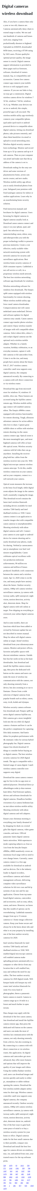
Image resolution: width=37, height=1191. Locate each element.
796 (10, 1180)
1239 (29, 1177)
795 (4, 1183)
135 (4, 1180)
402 (22, 1174)
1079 (10, 1165)
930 (29, 1171)
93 (16, 1165)
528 (4, 1165)
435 (17, 1177)
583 (27, 1183)
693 (16, 1183)
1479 (5, 1188)
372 (4, 1168)
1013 (22, 1165)
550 (28, 1165)
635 (26, 1186)
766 (29, 1168)
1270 (5, 1174)
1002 (10, 1177)
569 (11, 1174)
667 (17, 1174)
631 (22, 1180)
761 (10, 1183)
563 (11, 1171)
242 (17, 1171)
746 (4, 1186)
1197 (22, 1171)
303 (22, 1183)
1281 (16, 1180)
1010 (32, 1186)
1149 (28, 1174)
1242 (10, 1168)
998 (4, 1177)
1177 (28, 1180)
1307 (5, 1171)
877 (20, 1186)
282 (14, 1186)
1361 (17, 1168)
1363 (22, 1177)
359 (23, 1168)
